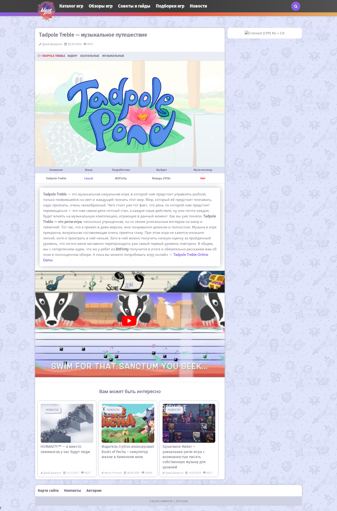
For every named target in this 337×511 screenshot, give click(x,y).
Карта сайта (48, 490)
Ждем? (72, 55)
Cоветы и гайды (134, 6)
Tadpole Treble (53, 55)
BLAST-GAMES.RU (162, 501)
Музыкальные (113, 55)
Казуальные (89, 55)
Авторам (94, 490)
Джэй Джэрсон (52, 44)
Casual (88, 178)
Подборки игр (170, 6)
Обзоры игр (101, 6)
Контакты (72, 490)
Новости (198, 6)
